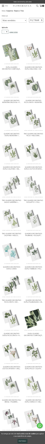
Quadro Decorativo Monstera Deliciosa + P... (11, 101)
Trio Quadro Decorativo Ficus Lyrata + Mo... (11, 301)
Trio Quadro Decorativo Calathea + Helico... (11, 234)
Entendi (22, 441)
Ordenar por (5, 16)
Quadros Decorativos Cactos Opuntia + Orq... (11, 368)
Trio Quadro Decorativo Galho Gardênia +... (11, 201)
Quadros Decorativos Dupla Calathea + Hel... (11, 168)
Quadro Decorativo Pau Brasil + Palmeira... (11, 401)
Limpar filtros (13, 32)
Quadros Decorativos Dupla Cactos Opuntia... (33, 168)
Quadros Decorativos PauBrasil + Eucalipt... (33, 234)
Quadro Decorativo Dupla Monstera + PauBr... (11, 134)
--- (4, 32)
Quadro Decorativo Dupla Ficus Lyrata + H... (12, 334)
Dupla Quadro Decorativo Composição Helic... (11, 68)
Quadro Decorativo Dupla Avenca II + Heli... (33, 401)
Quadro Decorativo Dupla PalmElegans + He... (33, 301)
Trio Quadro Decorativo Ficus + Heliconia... (33, 134)
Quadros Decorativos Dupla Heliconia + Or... (33, 68)
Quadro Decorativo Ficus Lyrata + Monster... (33, 101)
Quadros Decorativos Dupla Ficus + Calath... (33, 368)
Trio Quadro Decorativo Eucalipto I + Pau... (33, 201)
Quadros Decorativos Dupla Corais (11, 268)
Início (3, 11)
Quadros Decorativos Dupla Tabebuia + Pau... (33, 268)
